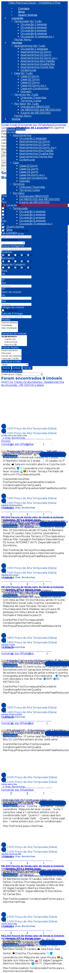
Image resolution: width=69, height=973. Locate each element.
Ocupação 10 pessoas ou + (37, 36)
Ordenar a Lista (11, 361)
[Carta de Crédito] (11, 358)
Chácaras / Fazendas (33, 97)
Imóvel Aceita (10, 347)
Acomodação (9, 239)
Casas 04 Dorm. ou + (33, 85)
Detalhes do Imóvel (13, 333)
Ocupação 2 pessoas (34, 24)
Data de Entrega (12, 313)
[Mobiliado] (9, 325)
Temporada (21, 21)
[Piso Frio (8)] (14, 344)
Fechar (27, 368)
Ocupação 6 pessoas (34, 30)
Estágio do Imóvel (12, 307)
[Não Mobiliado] (9, 328)
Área (4, 270)
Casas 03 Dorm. (30, 82)
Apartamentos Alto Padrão (38, 61)
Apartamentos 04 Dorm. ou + (39, 57)
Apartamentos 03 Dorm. (36, 54)
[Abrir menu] (1, 124)
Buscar (6, 368)
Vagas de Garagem (13, 264)
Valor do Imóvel (11, 292)
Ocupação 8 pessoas (34, 33)
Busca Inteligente (12, 245)
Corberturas (28, 70)
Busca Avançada (11, 371)
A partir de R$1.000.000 (36, 112)
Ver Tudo (36, 21)
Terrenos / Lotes (31, 100)
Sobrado (26, 91)
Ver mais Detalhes (53, 454)
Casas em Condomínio (35, 88)
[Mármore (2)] (14, 342)
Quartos (6, 252)
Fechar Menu (22, 39)
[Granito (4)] (14, 339)
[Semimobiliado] (9, 322)
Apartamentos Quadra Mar (38, 64)
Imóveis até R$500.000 (35, 106)
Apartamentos (23, 45)
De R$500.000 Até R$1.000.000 (41, 109)
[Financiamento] (11, 350)
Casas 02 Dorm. (30, 79)
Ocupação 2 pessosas (34, 48)
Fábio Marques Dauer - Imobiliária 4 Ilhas (34, 2)
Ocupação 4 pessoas (34, 27)
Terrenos (20, 94)
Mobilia (5, 319)
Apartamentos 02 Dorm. (36, 51)
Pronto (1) (11, 310)
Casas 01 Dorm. (30, 76)
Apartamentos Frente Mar (37, 67)
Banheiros (7, 258)
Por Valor (20, 103)
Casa (17, 73)
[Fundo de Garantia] (11, 356)
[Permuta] (11, 353)
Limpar (16, 368)
